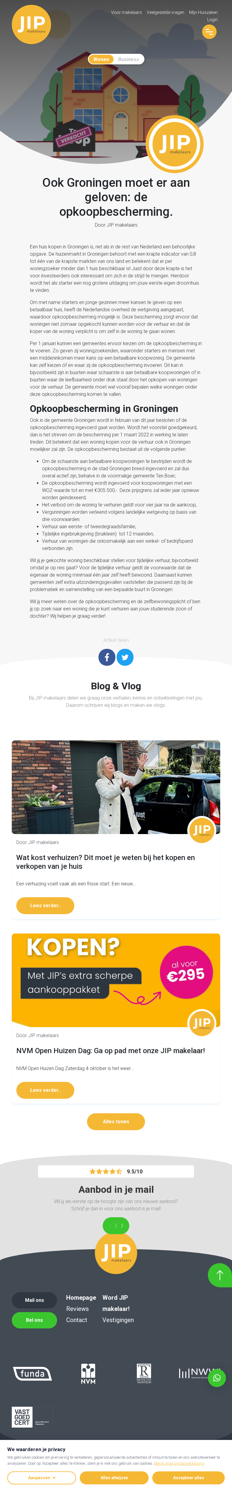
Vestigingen (118, 1320)
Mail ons (34, 1300)
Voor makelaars (126, 12)
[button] (217, 1378)
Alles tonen (116, 1121)
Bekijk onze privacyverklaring (179, 1463)
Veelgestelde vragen (165, 12)
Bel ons (34, 1320)
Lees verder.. (45, 905)
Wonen (101, 59)
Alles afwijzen (114, 1477)
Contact (76, 1320)
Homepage (81, 1297)
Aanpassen (39, 1477)
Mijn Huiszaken (203, 12)
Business (128, 59)
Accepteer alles (188, 1477)
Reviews (77, 1308)
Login (212, 19)
